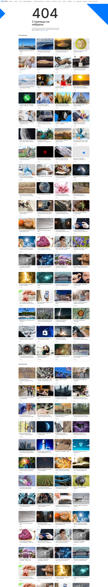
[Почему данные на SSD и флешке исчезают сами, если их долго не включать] (45, 406)
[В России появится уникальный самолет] (81, 573)
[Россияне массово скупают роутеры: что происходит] (63, 465)
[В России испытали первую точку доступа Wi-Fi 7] (45, 298)
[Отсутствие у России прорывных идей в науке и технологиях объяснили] (45, 262)
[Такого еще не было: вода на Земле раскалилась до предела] (81, 82)
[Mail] (1, 1)
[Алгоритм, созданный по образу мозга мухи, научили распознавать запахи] (63, 370)
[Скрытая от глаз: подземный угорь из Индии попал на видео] (27, 190)
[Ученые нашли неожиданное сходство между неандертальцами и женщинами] (45, 573)
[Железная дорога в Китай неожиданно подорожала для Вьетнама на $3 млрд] (63, 208)
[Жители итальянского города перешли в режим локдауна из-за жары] (27, 244)
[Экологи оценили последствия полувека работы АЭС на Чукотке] (81, 483)
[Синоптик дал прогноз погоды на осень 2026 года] (27, 465)
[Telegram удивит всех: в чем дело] (45, 172)
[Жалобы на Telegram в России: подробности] (81, 519)
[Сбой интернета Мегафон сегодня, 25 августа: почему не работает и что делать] (81, 226)
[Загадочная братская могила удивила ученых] (63, 136)
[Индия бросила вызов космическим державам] (63, 334)
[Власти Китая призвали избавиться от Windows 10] (81, 154)
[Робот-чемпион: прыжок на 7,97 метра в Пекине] (81, 352)
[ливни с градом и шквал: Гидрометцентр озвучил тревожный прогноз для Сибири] (81, 370)
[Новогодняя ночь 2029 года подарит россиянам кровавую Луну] (45, 154)
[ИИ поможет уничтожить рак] (27, 424)
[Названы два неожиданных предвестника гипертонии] (81, 118)
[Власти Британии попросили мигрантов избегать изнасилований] (63, 483)
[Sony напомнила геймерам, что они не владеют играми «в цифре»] (45, 334)
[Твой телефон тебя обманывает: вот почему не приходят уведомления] (63, 388)
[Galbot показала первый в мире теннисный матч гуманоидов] (63, 406)
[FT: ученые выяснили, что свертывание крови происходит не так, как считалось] (27, 483)
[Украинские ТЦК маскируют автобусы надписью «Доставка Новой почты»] (45, 118)
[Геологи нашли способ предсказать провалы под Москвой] (81, 190)
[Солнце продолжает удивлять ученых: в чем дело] (27, 280)
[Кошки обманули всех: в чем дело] (45, 465)
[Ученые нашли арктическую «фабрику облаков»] (27, 388)
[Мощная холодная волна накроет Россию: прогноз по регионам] (27, 537)
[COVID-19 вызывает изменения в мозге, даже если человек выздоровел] (63, 244)
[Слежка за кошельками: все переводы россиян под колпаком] (63, 573)
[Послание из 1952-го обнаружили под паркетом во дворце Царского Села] (27, 447)
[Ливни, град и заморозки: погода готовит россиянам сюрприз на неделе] (45, 316)
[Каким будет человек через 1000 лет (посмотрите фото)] (27, 573)
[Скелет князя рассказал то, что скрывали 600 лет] (81, 100)
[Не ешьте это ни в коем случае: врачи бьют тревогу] (81, 46)
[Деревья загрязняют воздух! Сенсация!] (81, 424)
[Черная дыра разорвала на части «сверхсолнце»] (45, 424)
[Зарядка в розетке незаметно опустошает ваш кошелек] (81, 64)
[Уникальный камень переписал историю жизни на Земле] (63, 46)
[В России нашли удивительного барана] (63, 64)
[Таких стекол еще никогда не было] (45, 226)
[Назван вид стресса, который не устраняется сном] (27, 118)
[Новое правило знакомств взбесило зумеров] (63, 82)
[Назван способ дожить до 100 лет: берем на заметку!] (63, 172)
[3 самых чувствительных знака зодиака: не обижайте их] (81, 298)
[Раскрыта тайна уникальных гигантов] (81, 555)
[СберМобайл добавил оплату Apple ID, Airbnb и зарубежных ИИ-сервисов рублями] (27, 406)
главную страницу (44, 30)
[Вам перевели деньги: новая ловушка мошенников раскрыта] (45, 483)
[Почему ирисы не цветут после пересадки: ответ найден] (81, 244)
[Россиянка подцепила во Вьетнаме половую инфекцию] (27, 501)
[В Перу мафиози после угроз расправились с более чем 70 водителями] (81, 406)
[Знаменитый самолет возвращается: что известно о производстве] (45, 136)
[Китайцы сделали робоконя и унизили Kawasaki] (81, 388)
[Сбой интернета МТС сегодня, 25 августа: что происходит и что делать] (81, 262)
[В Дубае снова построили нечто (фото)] (63, 298)
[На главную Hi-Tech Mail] (5, 1)
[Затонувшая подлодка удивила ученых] (63, 352)
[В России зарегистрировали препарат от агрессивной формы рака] (27, 172)
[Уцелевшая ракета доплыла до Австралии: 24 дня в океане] (45, 46)
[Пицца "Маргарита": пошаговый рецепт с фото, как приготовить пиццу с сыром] (63, 537)
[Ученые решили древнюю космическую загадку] (63, 316)
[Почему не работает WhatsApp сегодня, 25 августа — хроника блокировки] (27, 100)
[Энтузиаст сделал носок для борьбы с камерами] (63, 118)
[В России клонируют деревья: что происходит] (81, 208)
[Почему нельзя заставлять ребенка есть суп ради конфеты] (81, 465)
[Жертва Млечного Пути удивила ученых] (81, 172)
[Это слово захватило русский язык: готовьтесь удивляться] (81, 537)
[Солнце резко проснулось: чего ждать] (45, 280)
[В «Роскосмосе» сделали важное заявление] (63, 424)
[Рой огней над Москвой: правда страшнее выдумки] (45, 537)
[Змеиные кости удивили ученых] (63, 519)
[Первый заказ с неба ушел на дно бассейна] (27, 316)
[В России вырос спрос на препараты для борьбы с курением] (45, 100)
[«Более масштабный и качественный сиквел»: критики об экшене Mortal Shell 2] (63, 226)
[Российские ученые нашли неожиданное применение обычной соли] (27, 555)
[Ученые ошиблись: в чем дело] (45, 190)
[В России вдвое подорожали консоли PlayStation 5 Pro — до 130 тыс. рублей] (45, 519)
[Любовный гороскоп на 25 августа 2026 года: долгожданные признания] (45, 352)
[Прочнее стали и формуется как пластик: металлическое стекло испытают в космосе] (45, 447)
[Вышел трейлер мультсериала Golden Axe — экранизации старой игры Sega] (45, 388)
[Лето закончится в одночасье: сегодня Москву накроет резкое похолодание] (27, 519)
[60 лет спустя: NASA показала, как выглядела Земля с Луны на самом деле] (27, 136)
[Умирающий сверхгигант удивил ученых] (27, 46)
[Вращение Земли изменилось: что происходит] (45, 501)
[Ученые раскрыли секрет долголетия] (27, 64)
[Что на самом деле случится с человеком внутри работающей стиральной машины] (27, 352)
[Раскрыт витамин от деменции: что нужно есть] (81, 280)
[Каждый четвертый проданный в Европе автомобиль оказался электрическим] (27, 334)
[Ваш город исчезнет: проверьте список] (45, 82)
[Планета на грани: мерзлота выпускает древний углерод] (63, 154)
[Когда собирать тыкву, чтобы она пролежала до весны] (27, 226)
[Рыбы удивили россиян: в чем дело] (45, 64)
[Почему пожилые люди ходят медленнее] (81, 447)
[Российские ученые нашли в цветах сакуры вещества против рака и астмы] (63, 190)
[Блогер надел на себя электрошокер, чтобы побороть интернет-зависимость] (81, 334)
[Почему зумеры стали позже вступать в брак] (27, 208)
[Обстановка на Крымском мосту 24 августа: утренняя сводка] (63, 280)
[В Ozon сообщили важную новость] (63, 447)
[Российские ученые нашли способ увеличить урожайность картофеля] (45, 555)
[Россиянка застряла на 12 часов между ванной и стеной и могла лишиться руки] (81, 136)
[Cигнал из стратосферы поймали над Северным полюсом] (27, 82)
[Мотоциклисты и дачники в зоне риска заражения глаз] (27, 154)
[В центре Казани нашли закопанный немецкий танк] (63, 501)
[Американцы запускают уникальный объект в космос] (81, 501)
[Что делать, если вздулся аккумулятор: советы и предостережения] (27, 262)
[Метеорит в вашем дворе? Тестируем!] (81, 316)
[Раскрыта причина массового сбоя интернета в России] (63, 555)
